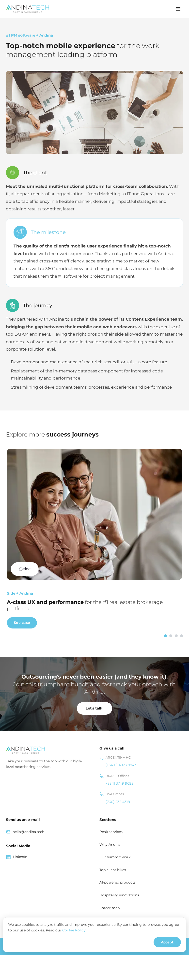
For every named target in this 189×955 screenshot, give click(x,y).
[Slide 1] (165, 635)
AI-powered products (117, 882)
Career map (109, 908)
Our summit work (114, 857)
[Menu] (178, 9)
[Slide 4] (181, 635)
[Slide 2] (170, 635)
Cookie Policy (74, 930)
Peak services (111, 832)
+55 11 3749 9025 (119, 783)
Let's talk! (94, 708)
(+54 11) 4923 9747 (121, 765)
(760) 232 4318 (118, 802)
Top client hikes (112, 870)
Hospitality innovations (119, 895)
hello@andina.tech (28, 832)
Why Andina (110, 844)
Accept (167, 942)
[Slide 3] (176, 635)
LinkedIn (20, 857)
